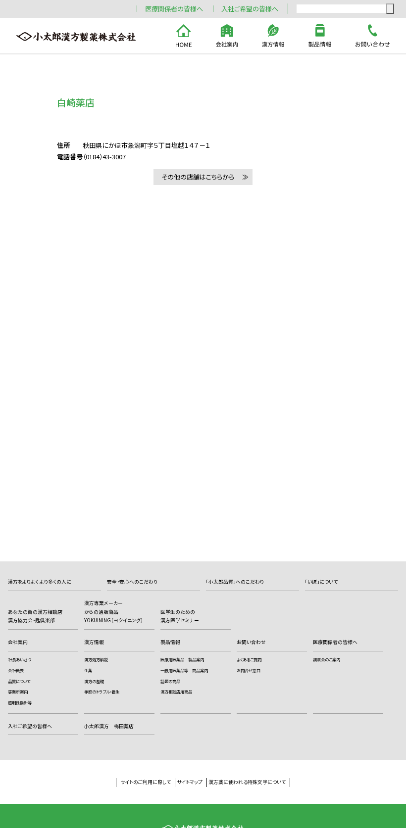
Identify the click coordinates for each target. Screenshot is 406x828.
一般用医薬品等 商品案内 (184, 670)
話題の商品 (170, 681)
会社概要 (16, 670)
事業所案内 (18, 691)
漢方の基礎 (94, 681)
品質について (19, 681)
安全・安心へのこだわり (132, 581)
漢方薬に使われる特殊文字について (247, 782)
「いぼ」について (321, 581)
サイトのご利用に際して (145, 782)
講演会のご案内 (326, 659)
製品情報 (170, 642)
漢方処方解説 (96, 659)
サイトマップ (190, 782)
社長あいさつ (19, 659)
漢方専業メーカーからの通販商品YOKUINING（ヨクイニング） (113, 611)
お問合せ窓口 (248, 670)
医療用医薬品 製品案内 (182, 659)
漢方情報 (94, 642)
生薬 (88, 670)
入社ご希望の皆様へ (249, 8)
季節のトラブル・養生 (101, 691)
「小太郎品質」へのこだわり (235, 581)
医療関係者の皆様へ (174, 8)
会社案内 (18, 642)
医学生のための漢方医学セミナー (179, 616)
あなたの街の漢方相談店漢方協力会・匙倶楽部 (35, 616)
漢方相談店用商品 (176, 691)
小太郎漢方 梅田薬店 (109, 726)
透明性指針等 (20, 702)
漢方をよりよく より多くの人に (39, 581)
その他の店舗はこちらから (197, 177)
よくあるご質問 (249, 659)
